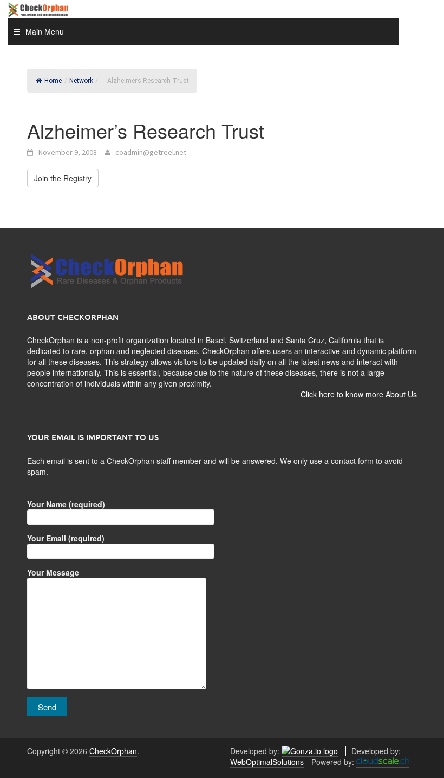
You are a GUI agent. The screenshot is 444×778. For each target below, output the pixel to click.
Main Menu (44, 31)
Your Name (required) (66, 504)
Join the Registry (63, 178)
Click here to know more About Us (359, 394)
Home (53, 80)
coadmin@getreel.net (150, 152)
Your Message (53, 572)
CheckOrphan (113, 751)
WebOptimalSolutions (267, 761)
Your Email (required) (66, 538)
